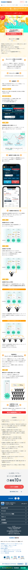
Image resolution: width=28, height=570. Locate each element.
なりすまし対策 (18, 551)
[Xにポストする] (15, 498)
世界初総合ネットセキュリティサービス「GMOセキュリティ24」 (12, 543)
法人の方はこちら (14, 491)
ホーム (4, 5)
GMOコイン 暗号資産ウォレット (17, 157)
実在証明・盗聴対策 (4, 548)
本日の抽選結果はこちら (14, 34)
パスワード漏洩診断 (4, 545)
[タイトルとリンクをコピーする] (18, 498)
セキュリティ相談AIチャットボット (7, 546)
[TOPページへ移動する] (6, 2)
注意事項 (13, 51)
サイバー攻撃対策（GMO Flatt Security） (7, 551)
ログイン (22, 1)
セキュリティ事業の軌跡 (5, 552)
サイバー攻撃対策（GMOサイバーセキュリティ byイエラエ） (11, 549)
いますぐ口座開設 (14, 486)
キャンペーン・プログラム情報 (12, 5)
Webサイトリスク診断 (12, 545)
